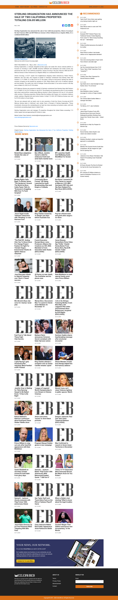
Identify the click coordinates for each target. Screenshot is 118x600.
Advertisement (57, 583)
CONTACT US (43, 7)
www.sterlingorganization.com (22, 117)
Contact (55, 586)
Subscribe (89, 586)
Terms (54, 578)
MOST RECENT (24, 7)
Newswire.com (42, 65)
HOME (17, 7)
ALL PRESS (34, 7)
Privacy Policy (57, 581)
